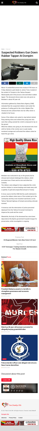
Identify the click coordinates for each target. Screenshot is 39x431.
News (4, 285)
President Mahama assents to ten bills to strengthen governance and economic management (16, 291)
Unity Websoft (32, 410)
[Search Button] (37, 2)
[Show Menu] (2, 2)
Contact (20, 417)
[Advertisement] (19, 25)
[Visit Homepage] (19, 3)
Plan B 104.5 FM (9, 410)
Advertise (4, 417)
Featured (8, 49)
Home (2, 49)
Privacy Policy (12, 417)
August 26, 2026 (6, 296)
